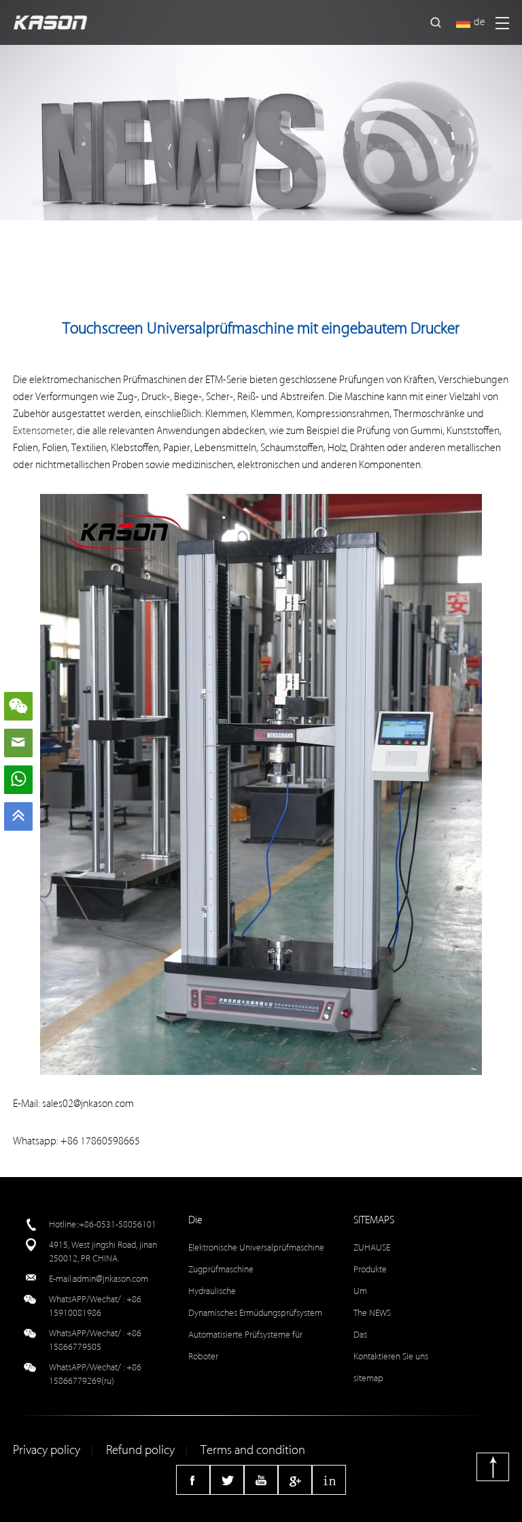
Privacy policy (46, 1450)
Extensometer (43, 431)
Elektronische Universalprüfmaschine (256, 1247)
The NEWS (372, 1313)
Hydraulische (212, 1291)
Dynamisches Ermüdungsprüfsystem (255, 1313)
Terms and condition (253, 1450)
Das (360, 1334)
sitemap (368, 1378)
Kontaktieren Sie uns (390, 1356)
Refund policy (140, 1450)
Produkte (370, 1269)
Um (360, 1291)
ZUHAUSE (371, 1247)
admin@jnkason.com (110, 1279)
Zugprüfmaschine (221, 1269)
